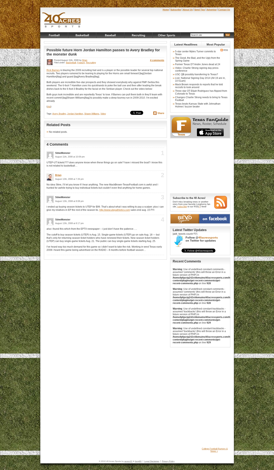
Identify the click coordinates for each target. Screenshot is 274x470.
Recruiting (139, 35)
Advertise (212, 9)
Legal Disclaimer (151, 461)
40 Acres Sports (61, 20)
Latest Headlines (185, 44)
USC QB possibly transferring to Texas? (196, 74)
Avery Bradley (59, 113)
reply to (156, 154)
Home (166, 9)
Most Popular (216, 44)
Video (103, 113)
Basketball (82, 35)
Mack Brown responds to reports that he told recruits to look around (199, 86)
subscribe (182, 206)
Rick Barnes (53, 70)
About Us (188, 9)
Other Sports (167, 35)
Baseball (110, 35)
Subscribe (175, 9)
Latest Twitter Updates (190, 230)
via (49, 106)
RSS (225, 50)
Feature (81, 62)
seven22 (128, 461)
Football (54, 35)
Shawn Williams (91, 113)
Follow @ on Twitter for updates (202, 239)
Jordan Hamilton (75, 113)
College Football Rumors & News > (215, 449)
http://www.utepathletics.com (114, 210)
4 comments (157, 60)
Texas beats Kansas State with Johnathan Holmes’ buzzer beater (197, 105)
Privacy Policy (168, 461)
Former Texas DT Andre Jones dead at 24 (197, 64)
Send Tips (199, 9)
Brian (84, 60)
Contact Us (224, 9)
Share (160, 113)
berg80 (138, 461)
